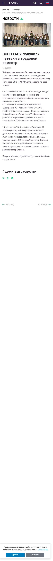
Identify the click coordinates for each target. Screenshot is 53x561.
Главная (5, 10)
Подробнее (43, 549)
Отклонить (35, 555)
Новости (16, 10)
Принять (15, 555)
